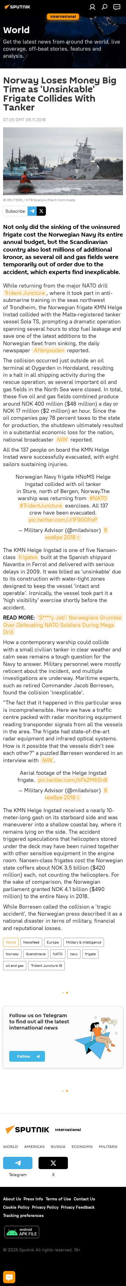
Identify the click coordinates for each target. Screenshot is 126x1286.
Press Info (33, 1199)
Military (108, 1146)
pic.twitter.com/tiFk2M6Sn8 (72, 779)
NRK (62, 439)
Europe (53, 942)
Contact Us (84, 1199)
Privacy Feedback (77, 1207)
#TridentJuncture (41, 505)
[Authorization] (92, 7)
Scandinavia (36, 954)
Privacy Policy (45, 1207)
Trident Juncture (25, 292)
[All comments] (9, 1277)
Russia (58, 1146)
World (11, 942)
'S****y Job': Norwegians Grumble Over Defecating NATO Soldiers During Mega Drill (63, 624)
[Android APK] (22, 1233)
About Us (12, 1199)
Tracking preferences (23, 1215)
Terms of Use (58, 1199)
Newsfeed (31, 942)
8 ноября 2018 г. (77, 534)
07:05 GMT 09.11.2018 (24, 119)
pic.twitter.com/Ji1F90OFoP (63, 519)
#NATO (98, 498)
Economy (82, 1146)
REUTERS (14, 200)
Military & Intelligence (83, 942)
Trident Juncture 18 (46, 965)
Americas (34, 1146)
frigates (28, 557)
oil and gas (15, 965)
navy (74, 954)
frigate (90, 954)
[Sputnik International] (18, 9)
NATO (58, 954)
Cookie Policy (16, 1207)
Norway (12, 954)
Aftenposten (48, 350)
